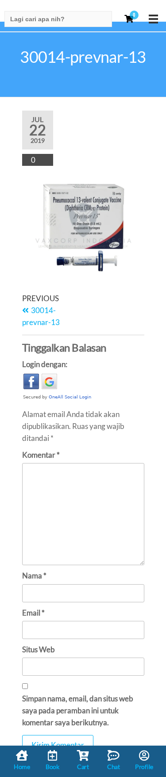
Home (22, 766)
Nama (34, 575)
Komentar (41, 454)
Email (33, 612)
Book (52, 766)
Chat (113, 766)
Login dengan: (44, 364)
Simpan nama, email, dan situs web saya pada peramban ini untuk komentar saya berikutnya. (77, 710)
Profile (144, 766)
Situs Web (38, 649)
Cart (83, 766)
